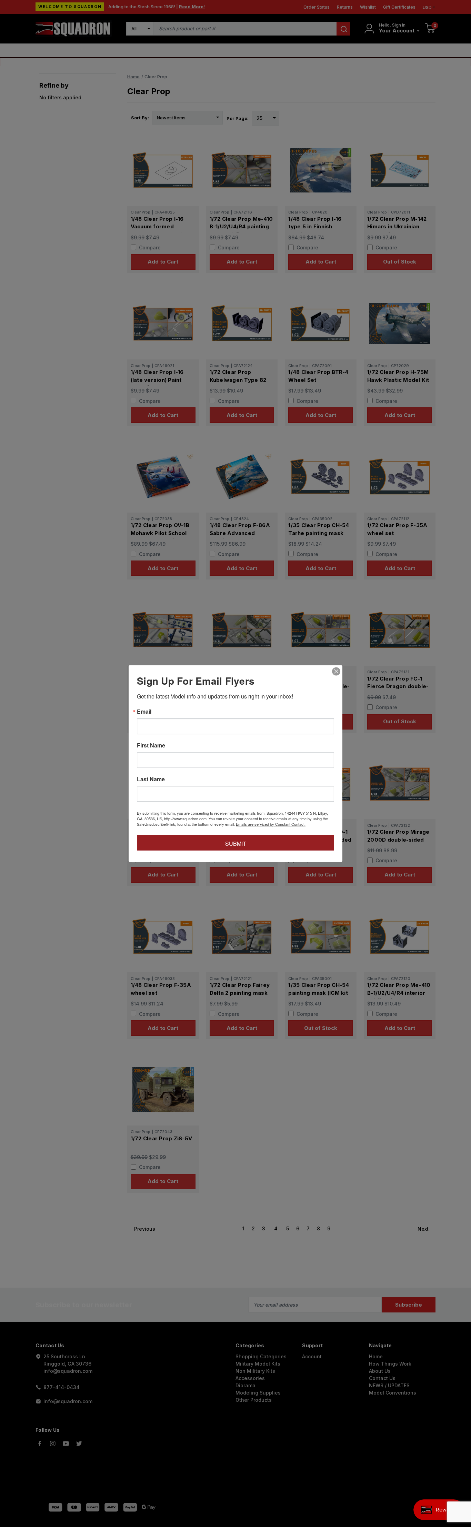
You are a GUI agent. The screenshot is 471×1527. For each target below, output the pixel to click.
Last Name (151, 779)
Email (144, 711)
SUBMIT (235, 843)
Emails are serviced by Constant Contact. (270, 823)
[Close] (336, 671)
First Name (151, 745)
